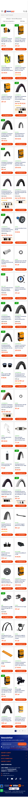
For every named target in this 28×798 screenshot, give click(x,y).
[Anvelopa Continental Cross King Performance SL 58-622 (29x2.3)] (20, 307)
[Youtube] (12, 779)
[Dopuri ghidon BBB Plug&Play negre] (7, 365)
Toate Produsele (9, 15)
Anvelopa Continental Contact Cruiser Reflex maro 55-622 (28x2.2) (7, 406)
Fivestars (17, 286)
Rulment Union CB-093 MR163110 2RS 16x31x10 (20, 261)
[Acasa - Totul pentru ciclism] (9, 11)
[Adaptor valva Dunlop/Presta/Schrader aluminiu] (7, 252)
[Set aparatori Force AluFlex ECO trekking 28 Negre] (7, 626)
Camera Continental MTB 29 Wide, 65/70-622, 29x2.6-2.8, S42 (20, 719)
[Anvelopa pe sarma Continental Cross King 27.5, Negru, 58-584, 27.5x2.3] (7, 709)
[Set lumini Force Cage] (20, 598)
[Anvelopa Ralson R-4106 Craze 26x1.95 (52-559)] (7, 515)
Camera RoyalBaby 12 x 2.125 (20, 553)
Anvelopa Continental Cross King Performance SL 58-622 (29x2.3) (20, 318)
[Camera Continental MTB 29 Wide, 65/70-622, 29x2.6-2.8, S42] (20, 709)
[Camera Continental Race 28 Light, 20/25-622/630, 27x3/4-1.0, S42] (20, 30)
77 (22, 731)
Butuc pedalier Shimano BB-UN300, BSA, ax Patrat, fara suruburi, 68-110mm (20, 439)
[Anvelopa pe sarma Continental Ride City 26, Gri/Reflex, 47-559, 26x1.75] (20, 482)
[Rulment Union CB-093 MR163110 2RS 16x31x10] (20, 252)
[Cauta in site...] (24, 11)
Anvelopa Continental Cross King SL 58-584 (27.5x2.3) (6, 164)
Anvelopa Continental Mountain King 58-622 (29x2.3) (20, 192)
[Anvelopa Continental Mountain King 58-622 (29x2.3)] (20, 182)
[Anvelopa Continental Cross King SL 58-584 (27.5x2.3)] (7, 153)
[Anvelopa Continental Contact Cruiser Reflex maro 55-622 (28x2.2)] (7, 396)
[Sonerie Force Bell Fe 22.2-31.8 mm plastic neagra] (20, 626)
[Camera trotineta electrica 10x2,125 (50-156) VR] (20, 279)
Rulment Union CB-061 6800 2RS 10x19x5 (20, 405)
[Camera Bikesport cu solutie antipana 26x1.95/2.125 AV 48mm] (7, 58)
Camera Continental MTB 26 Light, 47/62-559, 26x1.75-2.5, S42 (6, 40)
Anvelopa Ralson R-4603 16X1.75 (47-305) (20, 464)
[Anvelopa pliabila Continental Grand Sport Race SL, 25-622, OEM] (7, 336)
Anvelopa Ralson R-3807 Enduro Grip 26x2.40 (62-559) (20, 135)
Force (16, 227)
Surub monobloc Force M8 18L (20, 229)
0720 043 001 (6, 773)
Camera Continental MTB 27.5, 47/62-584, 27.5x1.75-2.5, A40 (6, 98)
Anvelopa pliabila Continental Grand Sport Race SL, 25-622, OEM (6, 346)
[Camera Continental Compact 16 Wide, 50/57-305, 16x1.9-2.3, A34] (20, 653)
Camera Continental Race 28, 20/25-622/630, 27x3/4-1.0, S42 (20, 164)
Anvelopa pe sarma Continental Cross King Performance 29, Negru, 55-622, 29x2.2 (20, 375)
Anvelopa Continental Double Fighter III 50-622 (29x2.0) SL (6, 135)
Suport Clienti (6, 753)
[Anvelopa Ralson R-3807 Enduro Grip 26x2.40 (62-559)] (20, 125)
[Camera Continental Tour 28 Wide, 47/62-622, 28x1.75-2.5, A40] (7, 680)
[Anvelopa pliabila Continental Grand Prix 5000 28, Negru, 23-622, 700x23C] (7, 219)
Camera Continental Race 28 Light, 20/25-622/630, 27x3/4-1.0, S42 (20, 40)
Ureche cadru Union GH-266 (6, 438)
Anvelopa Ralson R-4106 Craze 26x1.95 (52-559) (6, 525)
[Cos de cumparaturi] (26, 11)
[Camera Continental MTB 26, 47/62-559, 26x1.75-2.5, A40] (20, 58)
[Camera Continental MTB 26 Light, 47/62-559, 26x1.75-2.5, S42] (7, 30)
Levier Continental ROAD (6, 663)
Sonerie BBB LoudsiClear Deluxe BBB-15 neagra (20, 690)
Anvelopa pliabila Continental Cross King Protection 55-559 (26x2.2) (6, 318)
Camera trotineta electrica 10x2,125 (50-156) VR (20, 289)
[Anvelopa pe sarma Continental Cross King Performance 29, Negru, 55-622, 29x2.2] (20, 365)
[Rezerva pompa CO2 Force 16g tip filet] (7, 455)
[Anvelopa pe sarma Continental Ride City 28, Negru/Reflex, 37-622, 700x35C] (7, 182)
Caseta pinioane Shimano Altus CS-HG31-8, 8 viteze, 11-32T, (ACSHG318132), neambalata (7, 581)
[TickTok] (16, 779)
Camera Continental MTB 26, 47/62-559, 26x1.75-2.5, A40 (20, 69)
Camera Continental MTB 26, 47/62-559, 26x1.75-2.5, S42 (20, 581)
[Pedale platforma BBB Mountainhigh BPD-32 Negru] (7, 598)
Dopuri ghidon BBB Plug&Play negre (6, 374)
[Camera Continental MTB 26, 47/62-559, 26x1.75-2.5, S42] (20, 571)
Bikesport (3, 66)
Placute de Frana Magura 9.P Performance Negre (6, 554)
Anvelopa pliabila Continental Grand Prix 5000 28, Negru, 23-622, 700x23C (7, 230)
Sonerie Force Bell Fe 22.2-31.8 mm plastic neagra (20, 637)
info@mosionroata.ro (8, 775)
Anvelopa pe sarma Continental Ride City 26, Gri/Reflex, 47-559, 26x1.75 (20, 493)
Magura (3, 551)
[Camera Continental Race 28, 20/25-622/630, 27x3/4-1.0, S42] (20, 153)
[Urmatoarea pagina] (25, 731)
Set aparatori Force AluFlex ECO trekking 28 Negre (7, 637)
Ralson (17, 132)
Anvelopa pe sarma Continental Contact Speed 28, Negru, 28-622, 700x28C (6, 493)
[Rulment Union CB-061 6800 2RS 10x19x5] (20, 396)
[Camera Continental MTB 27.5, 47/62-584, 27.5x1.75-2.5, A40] (7, 87)
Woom (16, 522)
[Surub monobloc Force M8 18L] (20, 219)
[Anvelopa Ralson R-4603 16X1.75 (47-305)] (20, 455)
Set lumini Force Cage (20, 606)
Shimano (17, 436)
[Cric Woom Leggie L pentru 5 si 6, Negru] (20, 515)
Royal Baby (17, 551)
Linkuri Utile (5, 755)
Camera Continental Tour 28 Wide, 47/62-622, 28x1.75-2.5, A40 (6, 690)
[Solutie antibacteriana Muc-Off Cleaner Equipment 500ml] (7, 279)
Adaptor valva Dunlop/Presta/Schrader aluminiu (7, 262)
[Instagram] (20, 779)
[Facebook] (7, 779)
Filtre (23, 21)
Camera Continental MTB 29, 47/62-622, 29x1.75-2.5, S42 (20, 346)
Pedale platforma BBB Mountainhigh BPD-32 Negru (6, 608)
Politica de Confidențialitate (16, 748)
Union (16, 259)
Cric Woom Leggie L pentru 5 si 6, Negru (20, 524)
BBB (2, 372)
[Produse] (2, 12)
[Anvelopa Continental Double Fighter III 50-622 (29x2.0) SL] (7, 125)
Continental (4, 37)
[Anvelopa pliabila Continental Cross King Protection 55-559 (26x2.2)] (7, 307)
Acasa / (3, 15)
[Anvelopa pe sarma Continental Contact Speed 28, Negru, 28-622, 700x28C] (7, 482)
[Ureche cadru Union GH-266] (7, 428)
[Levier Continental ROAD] (7, 653)
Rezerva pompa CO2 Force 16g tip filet (6, 464)
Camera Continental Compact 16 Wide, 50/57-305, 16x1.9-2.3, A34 (20, 664)
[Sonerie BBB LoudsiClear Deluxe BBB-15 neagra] (20, 680)
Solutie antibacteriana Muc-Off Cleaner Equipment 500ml (7, 289)
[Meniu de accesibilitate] (1, 786)
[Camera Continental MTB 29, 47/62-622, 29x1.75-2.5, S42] (20, 336)
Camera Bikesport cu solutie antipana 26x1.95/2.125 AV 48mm (7, 69)
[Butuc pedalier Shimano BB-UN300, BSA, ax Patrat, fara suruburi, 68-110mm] (20, 428)
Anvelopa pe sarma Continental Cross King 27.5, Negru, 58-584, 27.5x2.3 (6, 719)
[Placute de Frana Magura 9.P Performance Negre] (7, 544)
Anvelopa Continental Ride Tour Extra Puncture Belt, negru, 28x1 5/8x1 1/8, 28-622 (20, 98)
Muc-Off (3, 286)
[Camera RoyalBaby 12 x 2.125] (20, 544)
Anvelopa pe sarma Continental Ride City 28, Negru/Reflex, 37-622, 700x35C (6, 192)
